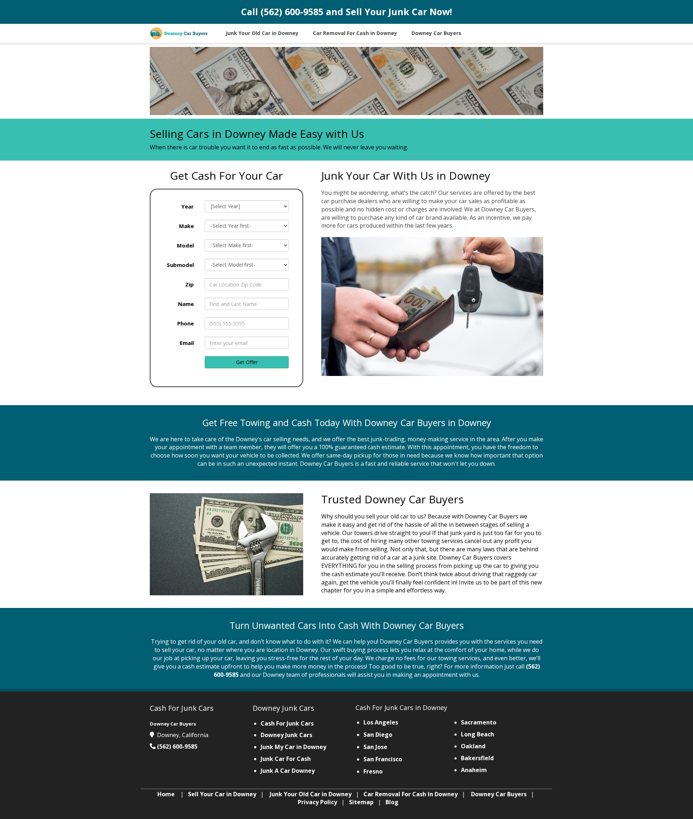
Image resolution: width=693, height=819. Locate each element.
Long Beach (477, 734)
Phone (185, 323)
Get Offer (247, 362)
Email (187, 342)
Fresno (373, 771)
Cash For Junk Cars (287, 723)
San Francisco (382, 759)
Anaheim (474, 770)
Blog (391, 802)
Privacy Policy (317, 802)
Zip (189, 284)
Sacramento (478, 722)
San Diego (377, 735)
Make (186, 225)
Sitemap (361, 802)
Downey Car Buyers (499, 794)
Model (185, 245)
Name (186, 303)
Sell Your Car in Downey (222, 794)
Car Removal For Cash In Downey (410, 794)
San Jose (375, 747)
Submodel (180, 264)
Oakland (473, 746)
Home (166, 794)
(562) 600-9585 (292, 11)
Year (187, 206)
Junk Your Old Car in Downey (311, 794)
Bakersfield (477, 758)
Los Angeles (380, 722)
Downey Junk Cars (286, 735)
